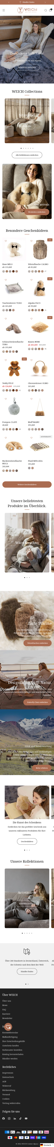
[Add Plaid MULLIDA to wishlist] (31, 438)
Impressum (7, 1073)
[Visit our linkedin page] (15, 1118)
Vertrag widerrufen (11, 1103)
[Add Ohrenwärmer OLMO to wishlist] (31, 360)
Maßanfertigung (9, 1037)
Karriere (6, 1014)
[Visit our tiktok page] (20, 1118)
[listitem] (27, 2)
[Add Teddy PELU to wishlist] (6, 360)
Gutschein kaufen (10, 1045)
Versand (6, 1094)
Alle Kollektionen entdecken (27, 155)
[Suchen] (45, 10)
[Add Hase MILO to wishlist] (6, 241)
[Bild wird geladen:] (27, 818)
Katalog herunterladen (12, 1054)
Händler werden (10, 1058)
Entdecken (27, 126)
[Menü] (3, 10)
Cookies (5, 1099)
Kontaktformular (10, 1032)
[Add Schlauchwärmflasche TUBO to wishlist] (6, 319)
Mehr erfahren (42, 768)
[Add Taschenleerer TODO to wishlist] (6, 280)
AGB (4, 1081)
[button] (47, 1145)
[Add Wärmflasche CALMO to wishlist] (31, 241)
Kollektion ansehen (27, 903)
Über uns (6, 1001)
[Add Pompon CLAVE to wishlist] (6, 399)
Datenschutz (8, 1077)
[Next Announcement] (45, 2)
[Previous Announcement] (8, 2)
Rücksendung (8, 1090)
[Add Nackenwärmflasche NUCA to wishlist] (6, 438)
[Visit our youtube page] (26, 1118)
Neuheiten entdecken (36, 212)
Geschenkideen (27, 841)
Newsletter (7, 1018)
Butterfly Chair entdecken (37, 702)
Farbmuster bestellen (12, 1050)
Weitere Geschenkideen (27, 484)
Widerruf (6, 1086)
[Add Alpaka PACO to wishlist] (31, 280)
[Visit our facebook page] (3, 1118)
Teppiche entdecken (14, 60)
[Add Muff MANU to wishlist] (31, 399)
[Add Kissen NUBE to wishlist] (31, 319)
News (4, 1005)
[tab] (23, 148)
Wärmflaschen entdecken (37, 643)
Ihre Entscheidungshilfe (13, 1041)
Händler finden (27, 971)
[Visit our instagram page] (9, 1118)
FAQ (4, 1009)
